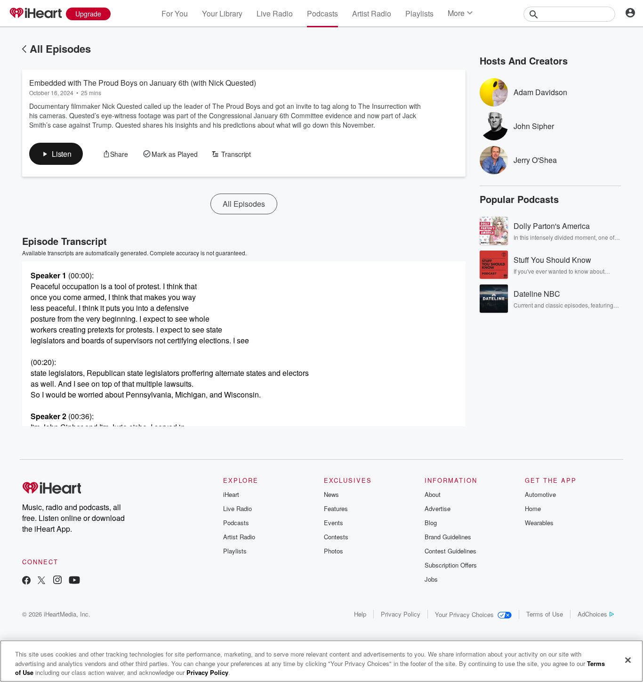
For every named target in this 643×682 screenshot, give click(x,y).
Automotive (540, 494)
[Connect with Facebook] (26, 581)
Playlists (419, 13)
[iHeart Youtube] (74, 581)
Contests (336, 536)
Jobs (431, 579)
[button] (56, 154)
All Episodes (60, 48)
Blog (431, 522)
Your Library (222, 13)
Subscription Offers (451, 564)
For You (174, 13)
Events (333, 522)
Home (533, 508)
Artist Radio (371, 13)
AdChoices (592, 613)
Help (360, 613)
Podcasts (322, 13)
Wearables (539, 522)
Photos (333, 550)
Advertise (437, 508)
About (433, 494)
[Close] (628, 660)
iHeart (231, 494)
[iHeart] (35, 13)
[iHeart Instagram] (57, 581)
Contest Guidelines (450, 550)
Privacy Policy (400, 613)
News (331, 494)
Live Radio (275, 13)
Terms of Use (544, 613)
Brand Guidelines (448, 536)
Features (336, 508)
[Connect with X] (41, 581)
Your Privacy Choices (464, 614)
